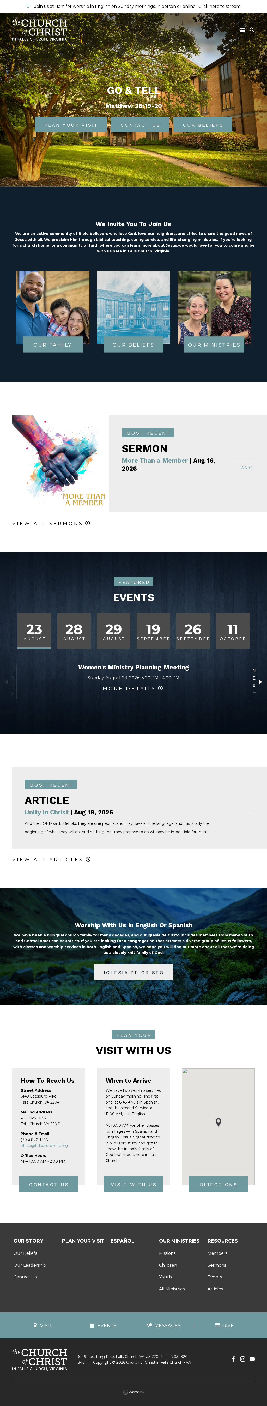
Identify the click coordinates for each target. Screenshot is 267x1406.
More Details (129, 689)
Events (215, 1277)
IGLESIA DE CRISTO (134, 972)
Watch (247, 467)
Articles (215, 1289)
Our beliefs (203, 125)
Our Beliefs (25, 1253)
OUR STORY (28, 1241)
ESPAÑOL (122, 1241)
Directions (219, 1184)
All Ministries (172, 1289)
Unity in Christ (47, 812)
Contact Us (49, 1184)
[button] (218, 1122)
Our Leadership (30, 1265)
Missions (167, 1253)
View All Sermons (47, 523)
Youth (165, 1277)
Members (217, 1253)
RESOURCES (223, 1241)
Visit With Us (134, 1184)
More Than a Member (155, 460)
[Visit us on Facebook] (233, 1359)
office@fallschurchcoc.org (44, 1145)
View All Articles (48, 860)
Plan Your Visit (71, 125)
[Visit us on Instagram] (242, 1359)
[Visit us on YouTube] (252, 1359)
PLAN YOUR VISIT (83, 1241)
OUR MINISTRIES (179, 1241)
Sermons (217, 1265)
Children (168, 1265)
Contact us (140, 125)
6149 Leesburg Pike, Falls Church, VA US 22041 (120, 1356)
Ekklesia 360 (133, 1392)
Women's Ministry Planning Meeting (133, 667)
